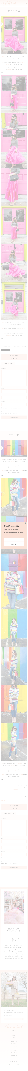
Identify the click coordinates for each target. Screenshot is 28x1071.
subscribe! (14, 544)
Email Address (7, 537)
